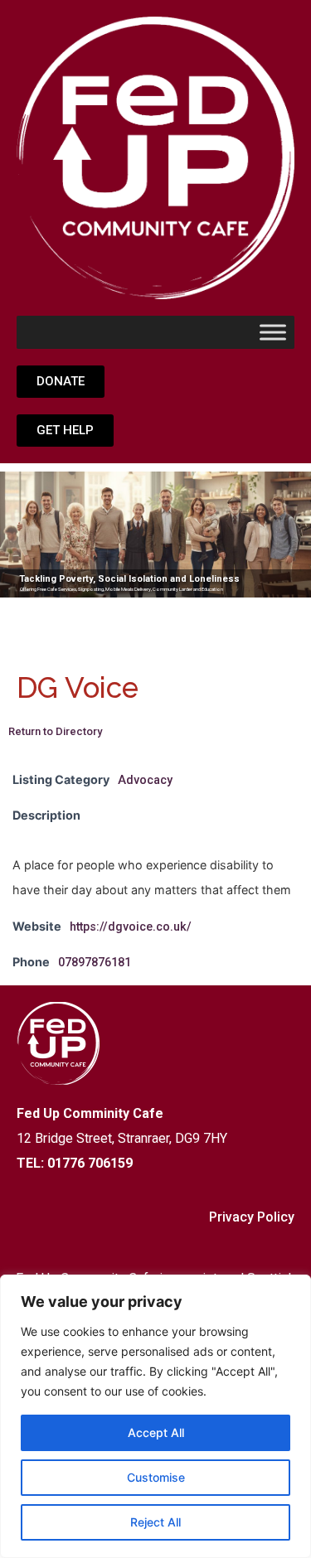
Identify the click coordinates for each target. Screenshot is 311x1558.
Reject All (155, 1522)
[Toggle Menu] (273, 332)
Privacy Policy (251, 1217)
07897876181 (94, 963)
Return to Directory (55, 731)
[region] (155, 1416)
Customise (156, 1477)
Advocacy (145, 780)
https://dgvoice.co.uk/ (131, 927)
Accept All (156, 1432)
